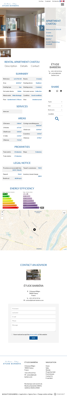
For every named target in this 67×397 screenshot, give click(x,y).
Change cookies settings (45, 394)
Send (33, 338)
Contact (35, 65)
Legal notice (23, 394)
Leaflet (65, 249)
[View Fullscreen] (2, 218)
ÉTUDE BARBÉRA (55, 66)
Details (24, 65)
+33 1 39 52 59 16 (56, 71)
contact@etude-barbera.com (35, 300)
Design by (61, 394)
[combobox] (55, 101)
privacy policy (33, 334)
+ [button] (2, 212)
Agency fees (32, 394)
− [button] (2, 214)
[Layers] (64, 212)
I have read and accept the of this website (30, 334)
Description (11, 65)
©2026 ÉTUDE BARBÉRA (10, 394)
